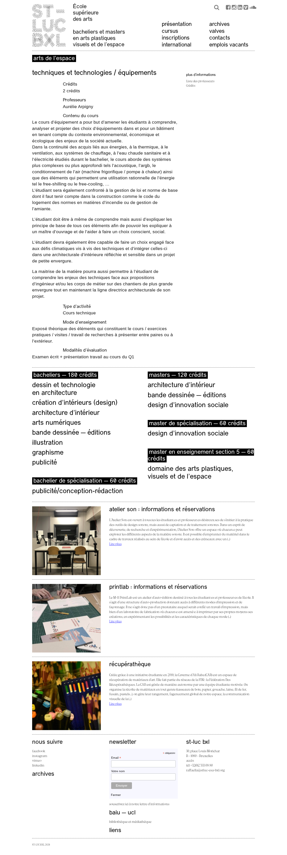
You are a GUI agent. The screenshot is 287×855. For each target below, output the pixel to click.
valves (217, 31)
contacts (219, 38)
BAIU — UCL (122, 813)
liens (115, 831)
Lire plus (115, 544)
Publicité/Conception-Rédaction (77, 491)
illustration (47, 443)
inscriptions (176, 38)
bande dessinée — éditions (71, 433)
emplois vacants (228, 45)
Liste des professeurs (200, 81)
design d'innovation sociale (188, 405)
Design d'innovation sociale (188, 433)
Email (116, 758)
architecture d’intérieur (66, 413)
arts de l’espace (54, 59)
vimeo (36, 760)
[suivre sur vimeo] (246, 8)
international (176, 45)
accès (190, 760)
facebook (38, 751)
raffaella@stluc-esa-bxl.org (205, 770)
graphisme (47, 453)
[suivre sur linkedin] (240, 8)
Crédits (190, 85)
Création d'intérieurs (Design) (74, 403)
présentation (177, 24)
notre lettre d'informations (150, 804)
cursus (170, 31)
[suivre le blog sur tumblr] (234, 8)
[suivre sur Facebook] (228, 8)
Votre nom (118, 771)
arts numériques (56, 423)
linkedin (38, 765)
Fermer (116, 795)
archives (219, 24)
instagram (39, 756)
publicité (44, 462)
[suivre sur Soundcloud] (252, 8)
